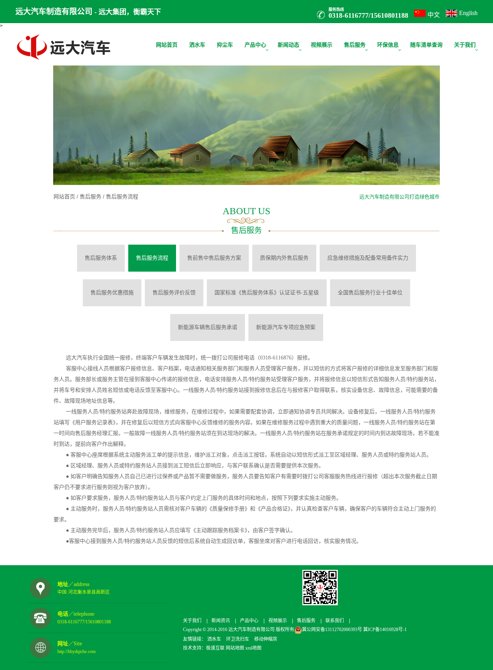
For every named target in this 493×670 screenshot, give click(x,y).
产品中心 (255, 45)
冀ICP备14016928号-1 (384, 629)
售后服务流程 (121, 196)
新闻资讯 (220, 620)
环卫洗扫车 (237, 639)
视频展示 (321, 45)
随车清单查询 (426, 45)
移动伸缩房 (265, 639)
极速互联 (215, 648)
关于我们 (465, 45)
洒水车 (197, 45)
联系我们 (334, 620)
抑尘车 (225, 45)
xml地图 (253, 648)
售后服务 (355, 45)
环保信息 (388, 45)
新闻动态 (288, 45)
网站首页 (167, 45)
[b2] (246, 132)
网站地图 (235, 648)
